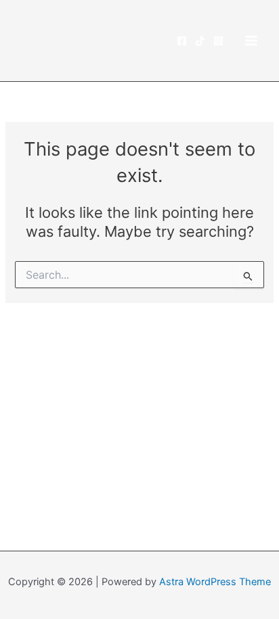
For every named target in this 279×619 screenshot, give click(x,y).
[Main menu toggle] (251, 40)
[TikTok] (200, 41)
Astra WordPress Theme (215, 582)
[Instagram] (218, 41)
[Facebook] (182, 41)
